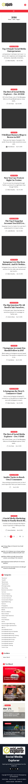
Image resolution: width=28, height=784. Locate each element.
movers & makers (21, 779)
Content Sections (6, 598)
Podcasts (4, 617)
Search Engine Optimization (9, 625)
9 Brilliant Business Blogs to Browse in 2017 (14, 136)
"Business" (4, 578)
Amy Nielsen (11, 360)
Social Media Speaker (7, 643)
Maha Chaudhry (11, 60)
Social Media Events (7, 629)
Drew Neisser (11, 146)
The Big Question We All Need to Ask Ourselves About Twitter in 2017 (14, 307)
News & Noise (14, 175)
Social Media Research (8, 641)
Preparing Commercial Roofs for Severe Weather (14, 562)
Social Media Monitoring (8, 639)
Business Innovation (7, 590)
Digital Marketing (6, 601)
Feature (4, 603)
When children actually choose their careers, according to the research (13, 557)
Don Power (11, 103)
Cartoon (4, 592)
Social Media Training (7, 645)
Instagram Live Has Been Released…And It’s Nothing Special (14, 264)
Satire (3, 621)
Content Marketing (7, 595)
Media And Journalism (7, 607)
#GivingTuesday (6, 586)
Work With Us (18, 781)
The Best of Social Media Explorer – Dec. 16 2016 (14, 93)
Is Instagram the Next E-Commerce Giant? (14, 392)
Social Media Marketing (8, 633)
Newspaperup (22, 775)
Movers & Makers (14, 46)
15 (20, 536)
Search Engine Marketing (8, 623)
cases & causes (10, 781)
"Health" (4, 580)
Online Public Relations (8, 615)
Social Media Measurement (9, 637)
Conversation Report (7, 599)
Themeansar (14, 776)
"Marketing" (5, 582)
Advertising (5, 588)
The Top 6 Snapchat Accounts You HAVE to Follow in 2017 (14, 223)
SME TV (3, 627)
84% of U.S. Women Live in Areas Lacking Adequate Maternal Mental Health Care (13, 552)
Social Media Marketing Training (10, 635)
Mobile (3, 609)
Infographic (5, 605)
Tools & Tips (14, 89)
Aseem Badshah (11, 530)
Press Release (5, 619)
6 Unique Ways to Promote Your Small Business (13, 547)
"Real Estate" (5, 584)
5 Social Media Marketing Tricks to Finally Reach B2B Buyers (14, 520)
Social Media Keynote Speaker (10, 631)
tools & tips (5, 779)
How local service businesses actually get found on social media (14, 567)
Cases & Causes (14, 302)
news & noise (12, 779)
